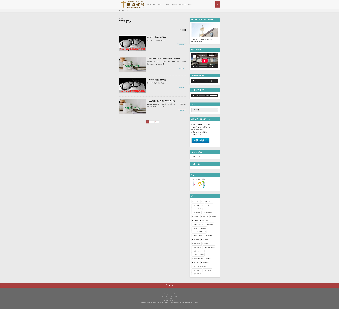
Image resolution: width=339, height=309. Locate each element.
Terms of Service (189, 302)
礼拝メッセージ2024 (210, 247)
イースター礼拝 (206, 201)
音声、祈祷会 (208, 270)
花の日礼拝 (196, 262)
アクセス (174, 4)
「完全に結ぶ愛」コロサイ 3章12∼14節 (161, 101)
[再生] (194, 67)
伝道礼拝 (214, 216)
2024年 (128, 10)
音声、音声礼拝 (197, 274)
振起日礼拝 (203, 228)
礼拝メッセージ (197, 247)
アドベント (196, 201)
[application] (204, 60)
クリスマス (209, 205)
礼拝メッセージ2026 (199, 254)
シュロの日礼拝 (197, 209)
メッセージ (166, 4)
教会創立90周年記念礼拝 (200, 232)
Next (156, 122)
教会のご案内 (156, 4)
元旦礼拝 (196, 220)
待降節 (195, 228)
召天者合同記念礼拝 (198, 224)
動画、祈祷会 (205, 220)
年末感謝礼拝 (210, 224)
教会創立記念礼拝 (198, 235)
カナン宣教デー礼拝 (198, 205)
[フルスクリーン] (216, 67)
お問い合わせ (182, 4)
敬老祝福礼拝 (209, 235)
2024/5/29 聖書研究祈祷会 (156, 37)
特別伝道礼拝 (197, 243)
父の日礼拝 (205, 239)
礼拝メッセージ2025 (199, 251)
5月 (133, 10)
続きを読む (181, 44)
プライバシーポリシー (197, 156)
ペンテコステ (197, 212)
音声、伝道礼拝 (197, 270)
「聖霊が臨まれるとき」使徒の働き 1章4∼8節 (163, 58)
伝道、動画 (205, 216)
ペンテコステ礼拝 (208, 212)
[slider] (214, 80)
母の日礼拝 (196, 239)
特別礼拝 (206, 243)
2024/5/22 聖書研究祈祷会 (156, 80)
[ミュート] (213, 67)
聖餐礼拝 (209, 258)
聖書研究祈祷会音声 (198, 258)
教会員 (190, 4)
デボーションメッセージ (210, 209)
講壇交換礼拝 (206, 262)
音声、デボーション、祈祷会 (200, 266)
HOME (149, 4)
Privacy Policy (177, 302)
